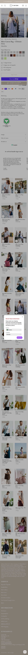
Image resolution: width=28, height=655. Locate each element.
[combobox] (9, 330)
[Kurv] (26, 5)
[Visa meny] (2, 5)
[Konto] (23, 5)
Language (8, 332)
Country (7, 327)
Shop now (19, 337)
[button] (22, 317)
